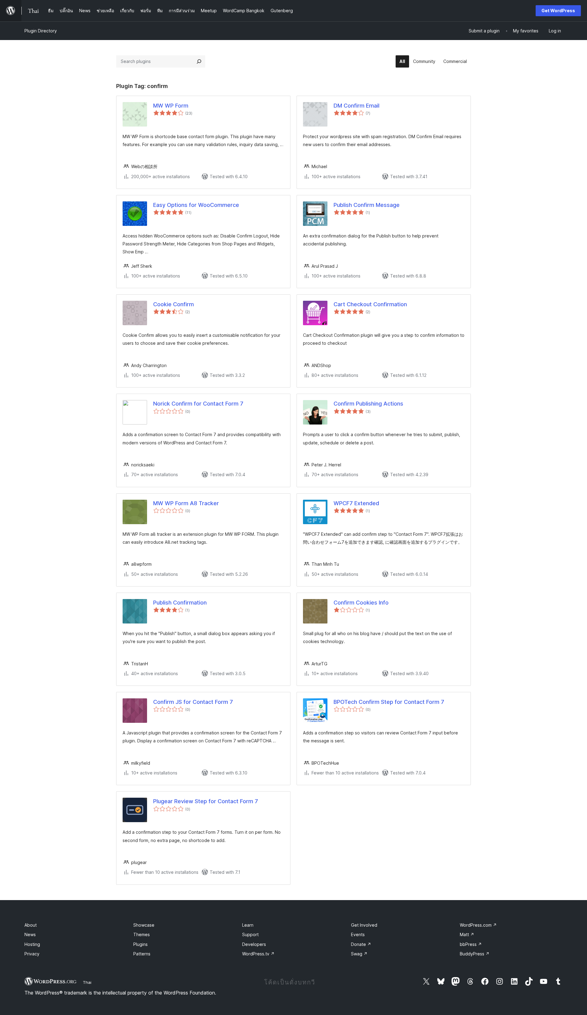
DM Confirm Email (356, 105)
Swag (359, 953)
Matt (467, 934)
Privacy (31, 953)
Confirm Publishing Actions (368, 403)
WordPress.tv (258, 953)
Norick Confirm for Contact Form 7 (198, 403)
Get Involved (364, 925)
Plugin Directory (40, 30)
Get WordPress (558, 10)
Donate (361, 944)
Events (358, 934)
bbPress (471, 944)
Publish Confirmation (180, 602)
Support (250, 934)
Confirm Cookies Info (361, 602)
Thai (87, 982)
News (30, 934)
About (30, 925)
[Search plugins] (199, 61)
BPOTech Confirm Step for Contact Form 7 (389, 702)
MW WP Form (170, 105)
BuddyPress (474, 953)
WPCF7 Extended (356, 503)
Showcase (143, 925)
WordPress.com (478, 925)
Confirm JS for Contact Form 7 (193, 702)
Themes (141, 934)
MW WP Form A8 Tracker (186, 503)
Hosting (32, 944)
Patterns (141, 953)
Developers (254, 944)
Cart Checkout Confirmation (370, 304)
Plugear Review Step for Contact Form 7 (205, 801)
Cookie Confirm (173, 304)
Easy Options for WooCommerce (196, 205)
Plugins (140, 944)
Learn (247, 925)
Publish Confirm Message (367, 205)
